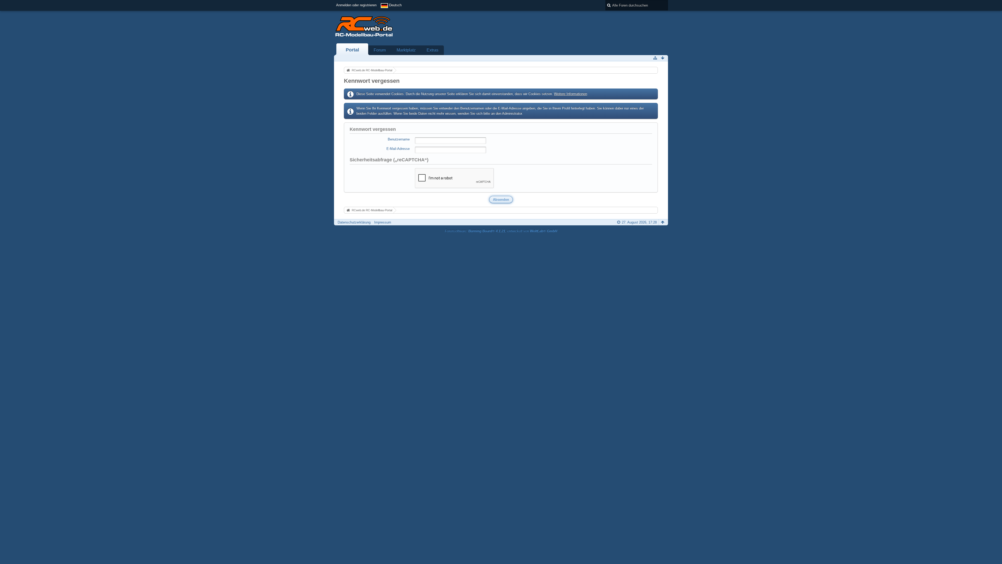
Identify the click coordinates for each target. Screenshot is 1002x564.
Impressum (382, 222)
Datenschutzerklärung (354, 222)
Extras (432, 50)
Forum (380, 50)
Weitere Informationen (570, 94)
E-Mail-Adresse (398, 149)
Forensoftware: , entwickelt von (501, 231)
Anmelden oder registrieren (356, 5)
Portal (352, 49)
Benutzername (399, 139)
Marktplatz (406, 50)
